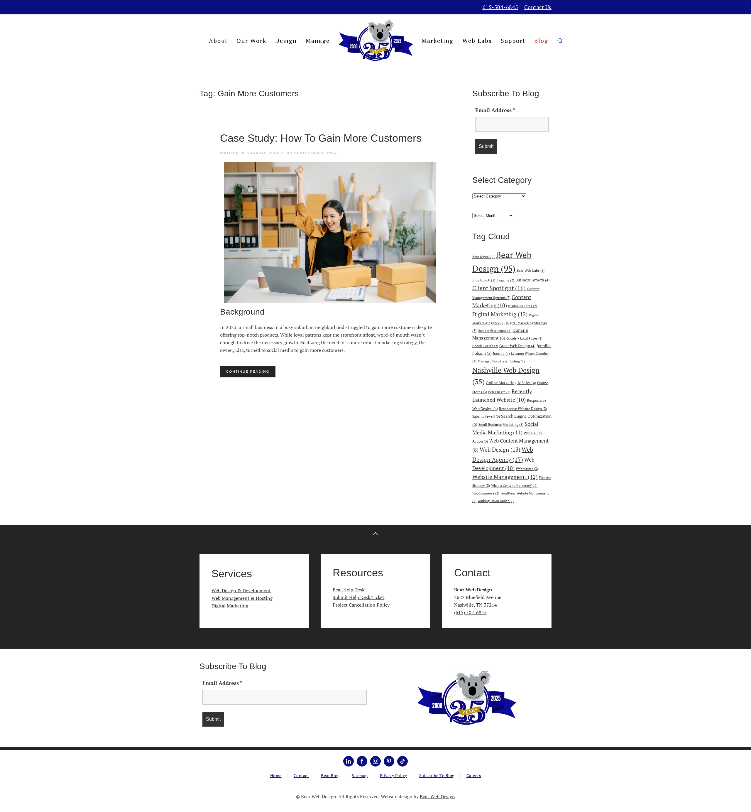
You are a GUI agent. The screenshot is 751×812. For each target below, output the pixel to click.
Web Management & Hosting (242, 598)
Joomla (501, 353)
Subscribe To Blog (436, 775)
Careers (473, 775)
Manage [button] (318, 41)
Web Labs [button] (477, 41)
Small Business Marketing (500, 424)
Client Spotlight (499, 288)
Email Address (495, 110)
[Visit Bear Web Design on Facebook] (362, 761)
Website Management (505, 476)
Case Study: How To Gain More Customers (321, 138)
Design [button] (286, 41)
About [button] (218, 41)
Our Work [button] (251, 41)
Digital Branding (522, 306)
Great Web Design (517, 345)
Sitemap (360, 775)
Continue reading (247, 371)
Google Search (485, 346)
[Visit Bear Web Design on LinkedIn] (348, 761)
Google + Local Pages (524, 338)
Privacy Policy (393, 775)
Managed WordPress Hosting (501, 361)
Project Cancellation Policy (361, 605)
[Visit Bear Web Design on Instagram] (375, 761)
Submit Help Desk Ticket (358, 597)
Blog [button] (541, 41)
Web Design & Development (241, 590)
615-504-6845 (500, 7)
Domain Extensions (494, 331)
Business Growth (532, 280)
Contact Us (538, 7)
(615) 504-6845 (470, 612)
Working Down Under (496, 501)
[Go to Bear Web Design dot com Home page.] (466, 697)
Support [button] (513, 41)
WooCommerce (485, 493)
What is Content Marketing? (514, 486)
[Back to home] (376, 40)
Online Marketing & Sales (511, 382)
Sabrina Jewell (266, 153)
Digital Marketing (500, 314)
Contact (301, 775)
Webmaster (527, 468)
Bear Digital (483, 257)
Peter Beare (499, 392)
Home (276, 775)
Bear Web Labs (530, 270)
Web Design (500, 449)
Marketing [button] (438, 41)
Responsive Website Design (523, 408)
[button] (560, 40)
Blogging (505, 280)
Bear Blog (330, 775)
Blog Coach (483, 280)
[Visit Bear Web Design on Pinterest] (389, 761)
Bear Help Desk (348, 589)
